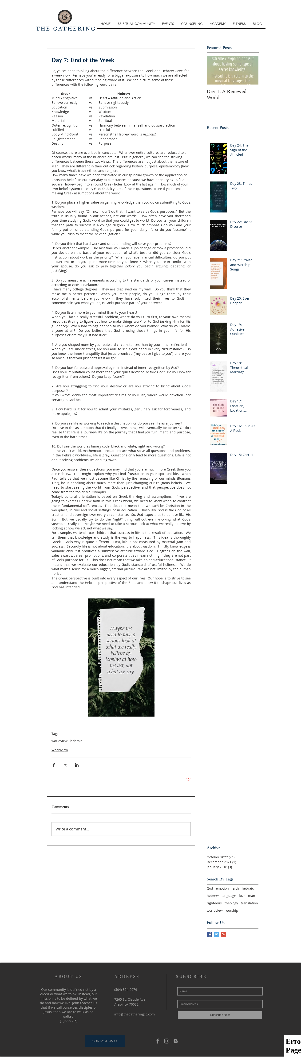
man (251, 895)
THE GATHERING (66, 29)
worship (232, 910)
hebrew (213, 895)
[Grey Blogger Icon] (175, 1041)
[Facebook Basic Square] (209, 934)
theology (231, 903)
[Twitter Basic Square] (216, 934)
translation (249, 903)
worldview (59, 741)
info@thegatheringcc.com (134, 1014)
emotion (222, 888)
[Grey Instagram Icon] (166, 1041)
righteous (214, 903)
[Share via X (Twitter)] (65, 765)
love (242, 895)
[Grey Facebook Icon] (157, 1041)
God (210, 888)
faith (235, 888)
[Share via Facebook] (53, 765)
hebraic (76, 741)
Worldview (59, 750)
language (229, 895)
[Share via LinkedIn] (77, 765)
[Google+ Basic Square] (223, 934)
